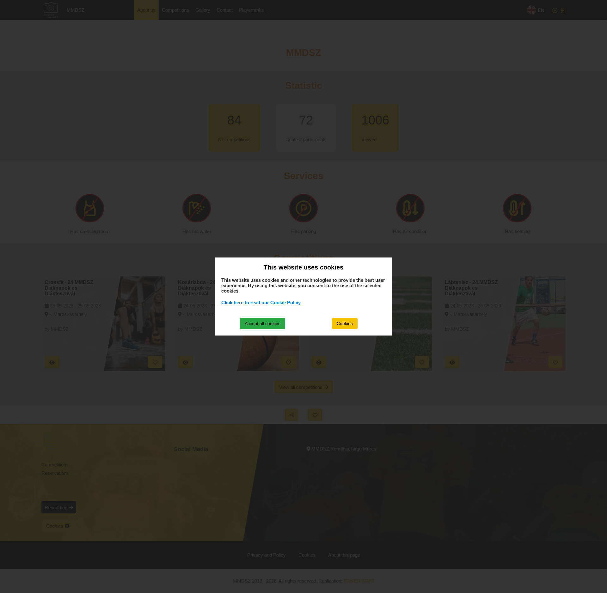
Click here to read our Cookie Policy (261, 302)
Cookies (345, 323)
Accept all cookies (262, 323)
